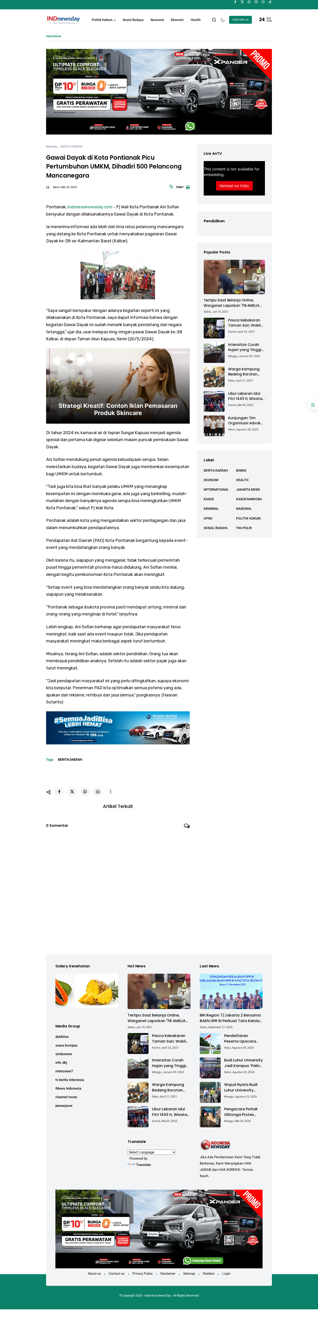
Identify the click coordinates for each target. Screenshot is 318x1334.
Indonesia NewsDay (157, 1295)
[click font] (171, 188)
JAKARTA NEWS (248, 489)
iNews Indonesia (68, 1088)
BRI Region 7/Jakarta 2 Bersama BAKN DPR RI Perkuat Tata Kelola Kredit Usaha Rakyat (230, 1018)
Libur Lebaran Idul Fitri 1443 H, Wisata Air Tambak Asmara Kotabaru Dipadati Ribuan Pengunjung (246, 396)
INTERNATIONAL (216, 489)
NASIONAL (244, 508)
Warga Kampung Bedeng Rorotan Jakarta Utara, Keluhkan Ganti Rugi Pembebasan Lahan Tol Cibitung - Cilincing (246, 371)
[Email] (97, 791)
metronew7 (64, 1071)
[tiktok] (270, 2)
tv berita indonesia (69, 1080)
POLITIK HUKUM (248, 518)
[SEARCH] (214, 19)
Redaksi (208, 1273)
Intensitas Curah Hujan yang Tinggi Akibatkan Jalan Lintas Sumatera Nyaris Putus (244, 347)
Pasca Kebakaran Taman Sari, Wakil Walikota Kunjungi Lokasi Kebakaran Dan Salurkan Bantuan (244, 322)
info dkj (61, 1062)
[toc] (313, 404)
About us (94, 1273)
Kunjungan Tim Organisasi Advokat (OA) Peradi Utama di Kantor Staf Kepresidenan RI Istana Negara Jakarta (246, 420)
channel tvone (66, 1097)
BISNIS (241, 470)
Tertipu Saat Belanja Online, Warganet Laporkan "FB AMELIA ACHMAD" (231, 303)
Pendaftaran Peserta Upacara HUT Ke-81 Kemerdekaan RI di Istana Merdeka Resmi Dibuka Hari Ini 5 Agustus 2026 (241, 1038)
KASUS (209, 499)
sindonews (63, 1054)
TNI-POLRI (244, 528)
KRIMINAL (211, 508)
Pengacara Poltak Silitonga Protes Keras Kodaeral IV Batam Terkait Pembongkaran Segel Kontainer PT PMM (241, 1112)
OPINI (208, 518)
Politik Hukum (102, 20)
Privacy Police (142, 1273)
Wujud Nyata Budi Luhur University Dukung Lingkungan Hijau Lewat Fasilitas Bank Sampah (243, 1087)
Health (196, 20)
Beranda (51, 146)
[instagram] (256, 2)
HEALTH (242, 480)
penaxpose (63, 1106)
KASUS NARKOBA (249, 499)
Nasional (157, 20)
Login (226, 1273)
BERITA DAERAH (72, 146)
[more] (110, 791)
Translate (143, 1165)
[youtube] (263, 2)
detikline (62, 1037)
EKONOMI (211, 480)
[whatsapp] (249, 2)
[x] (242, 2)
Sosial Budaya (133, 20)
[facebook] (235, 2)
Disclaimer (167, 1273)
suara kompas (66, 1045)
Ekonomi (177, 20)
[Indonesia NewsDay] (63, 19)
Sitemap (189, 1273)
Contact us (117, 1273)
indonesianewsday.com (90, 206)
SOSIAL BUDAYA (215, 528)
